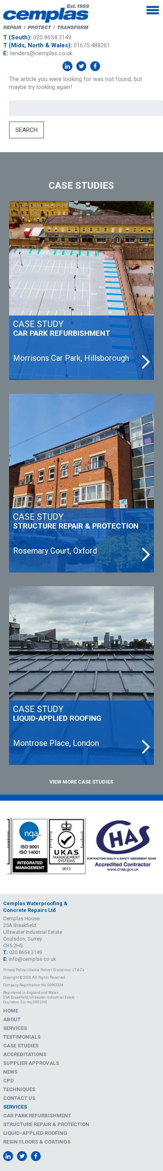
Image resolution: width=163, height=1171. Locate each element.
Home (10, 1011)
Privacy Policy (14, 970)
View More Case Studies (81, 782)
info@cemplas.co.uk (32, 959)
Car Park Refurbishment (37, 1116)
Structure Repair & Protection (46, 1124)
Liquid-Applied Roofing (35, 1133)
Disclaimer (62, 970)
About (12, 1019)
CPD (8, 1081)
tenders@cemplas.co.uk (41, 53)
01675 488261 (92, 45)
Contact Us (19, 1098)
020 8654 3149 (52, 37)
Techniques (19, 1089)
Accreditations (24, 1054)
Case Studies (20, 1046)
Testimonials (21, 1037)
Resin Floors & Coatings (36, 1142)
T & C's (79, 970)
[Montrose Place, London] (81, 675)
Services (15, 1028)
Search (26, 130)
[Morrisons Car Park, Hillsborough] (81, 290)
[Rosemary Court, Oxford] (81, 483)
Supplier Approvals (31, 1063)
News (10, 1072)
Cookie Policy (39, 970)
